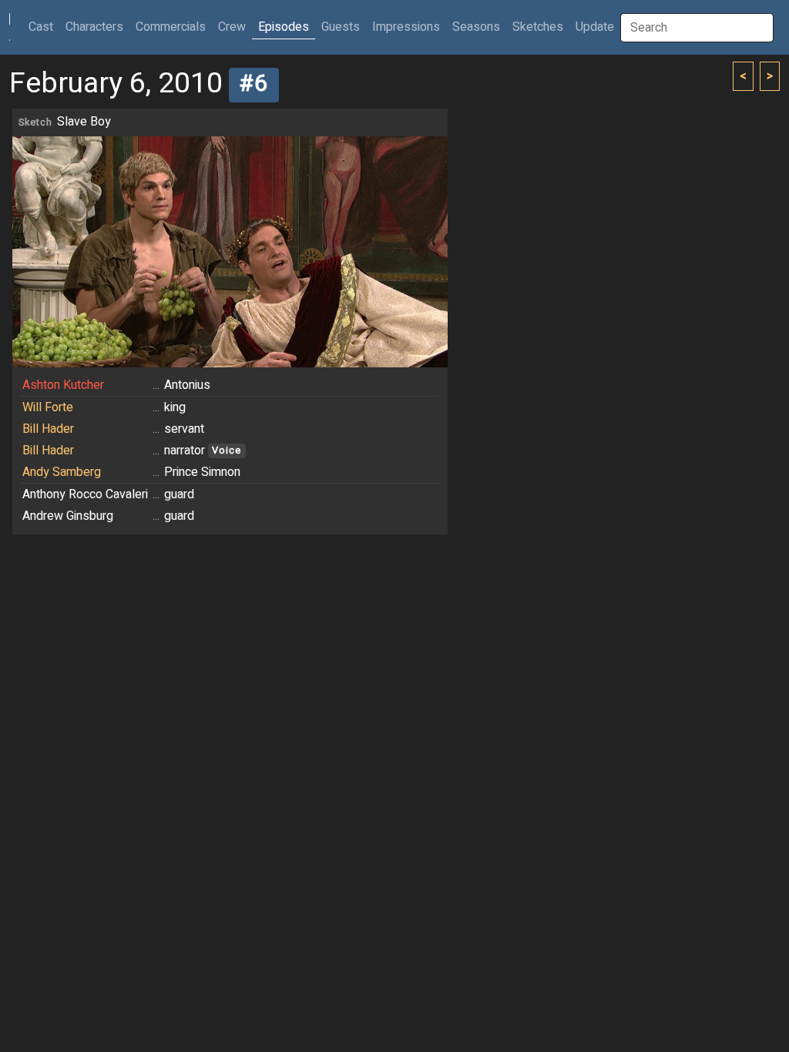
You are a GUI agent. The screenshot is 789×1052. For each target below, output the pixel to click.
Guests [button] (340, 27)
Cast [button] (44, 26)
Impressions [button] (406, 27)
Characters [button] (94, 27)
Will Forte (47, 407)
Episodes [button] (283, 27)
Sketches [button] (537, 27)
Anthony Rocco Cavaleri (85, 494)
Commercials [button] (171, 27)
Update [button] (595, 27)
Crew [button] (232, 27)
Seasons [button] (476, 27)
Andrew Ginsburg (67, 516)
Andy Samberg (61, 472)
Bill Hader (48, 429)
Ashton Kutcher (63, 385)
